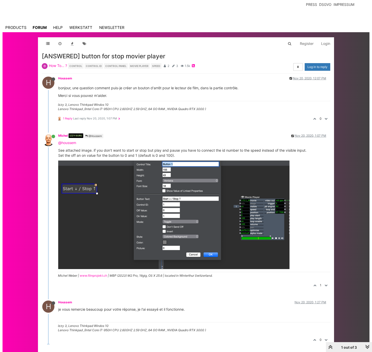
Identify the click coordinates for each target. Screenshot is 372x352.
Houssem (65, 78)
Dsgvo (325, 4)
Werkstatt (80, 27)
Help (58, 27)
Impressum (344, 4)
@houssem (67, 142)
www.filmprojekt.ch (93, 275)
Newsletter (112, 27)
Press (311, 4)
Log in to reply (317, 67)
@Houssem (95, 135)
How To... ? (58, 65)
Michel (63, 135)
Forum (40, 27)
